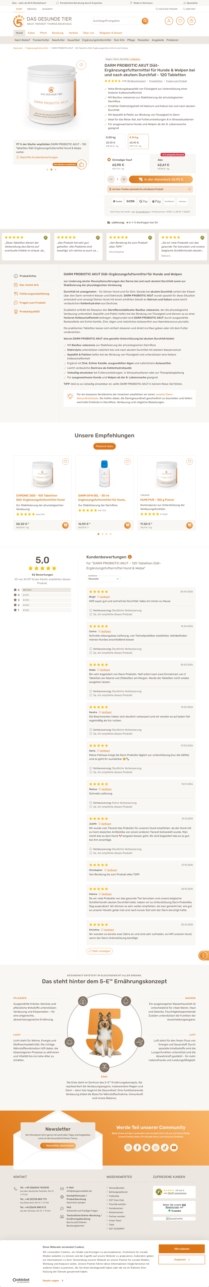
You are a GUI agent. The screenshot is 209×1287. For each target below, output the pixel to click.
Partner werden (117, 1216)
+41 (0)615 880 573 (35, 1207)
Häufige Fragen (167, 9)
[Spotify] (146, 1148)
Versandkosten (143, 212)
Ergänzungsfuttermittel (37, 48)
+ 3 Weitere (134, 59)
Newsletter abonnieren (59, 1145)
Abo (160, 159)
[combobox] (120, 21)
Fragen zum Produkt (176, 81)
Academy (47, 9)
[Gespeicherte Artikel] (179, 21)
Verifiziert (105, 596)
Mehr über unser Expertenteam (38, 153)
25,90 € (112, 141)
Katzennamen (116, 1212)
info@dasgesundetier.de (79, 1191)
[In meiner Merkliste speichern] (81, 65)
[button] (22, 40)
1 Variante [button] (144, 495)
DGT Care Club (116, 1200)
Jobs (111, 1224)
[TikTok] (165, 1148)
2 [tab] (51, 165)
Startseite (18, 48)
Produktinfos (155, 81)
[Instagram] (128, 1148)
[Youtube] (174, 1148)
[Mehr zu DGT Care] (189, 189)
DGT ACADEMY (117, 1228)
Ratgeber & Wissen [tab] (110, 32)
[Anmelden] (167, 21)
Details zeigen (51, 1280)
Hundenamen (116, 1208)
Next (205, 247)
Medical (32, 9)
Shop (19, 9)
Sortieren (92, 576)
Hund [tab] (19, 32)
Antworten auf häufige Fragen (82, 1210)
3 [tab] (55, 165)
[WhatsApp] (156, 1148)
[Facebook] (137, 1148)
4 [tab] (110, 534)
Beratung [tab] (58, 32)
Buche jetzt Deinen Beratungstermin (77, 1224)
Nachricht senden (76, 1202)
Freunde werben (117, 1204)
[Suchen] (145, 21)
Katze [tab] (31, 32)
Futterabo (114, 1196)
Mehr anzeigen (101, 951)
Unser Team (115, 1220)
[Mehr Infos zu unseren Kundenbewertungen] (129, 557)
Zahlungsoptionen (118, 1192)
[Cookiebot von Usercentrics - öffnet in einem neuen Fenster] (21, 1280)
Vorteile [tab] (73, 32)
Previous (4, 247)
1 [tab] (47, 165)
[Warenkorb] (190, 21)
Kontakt (191, 9)
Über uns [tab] (88, 32)
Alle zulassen (181, 1248)
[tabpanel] (104, 40)
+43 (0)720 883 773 (36, 1199)
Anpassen (180, 1259)
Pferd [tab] (43, 32)
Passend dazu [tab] (104, 446)
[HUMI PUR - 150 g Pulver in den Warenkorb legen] (189, 525)
